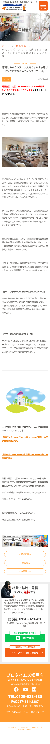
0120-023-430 (30, 619)
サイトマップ (37, 712)
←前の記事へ (25, 554)
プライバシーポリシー (17, 712)
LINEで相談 (25, 636)
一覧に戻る (25, 563)
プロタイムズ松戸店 (25, 677)
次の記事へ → (25, 571)
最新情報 (21, 46)
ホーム (6, 46)
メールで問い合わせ (26, 651)
